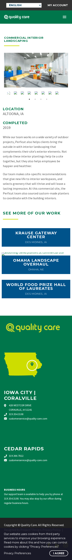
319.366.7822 (16, 455)
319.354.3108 (16, 414)
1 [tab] (29, 99)
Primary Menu (64, 17)
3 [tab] (41, 99)
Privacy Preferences (17, 553)
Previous (8, 93)
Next (64, 93)
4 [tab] (47, 99)
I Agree (58, 553)
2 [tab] (35, 99)
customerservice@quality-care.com (28, 418)
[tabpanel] (36, 92)
